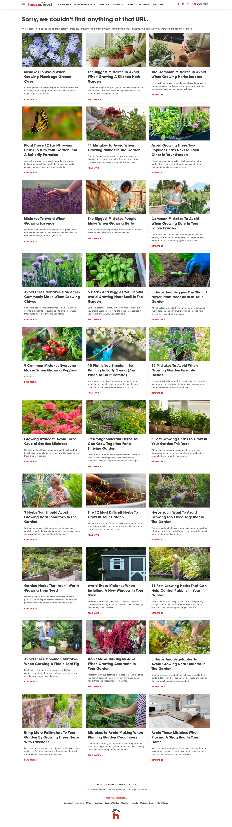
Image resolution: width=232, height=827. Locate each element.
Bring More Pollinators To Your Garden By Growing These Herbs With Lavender (51, 737)
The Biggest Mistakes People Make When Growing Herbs (112, 221)
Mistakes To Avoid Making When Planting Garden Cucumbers (115, 735)
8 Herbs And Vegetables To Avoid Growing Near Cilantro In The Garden (178, 664)
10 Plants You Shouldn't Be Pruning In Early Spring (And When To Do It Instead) (112, 370)
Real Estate (159, 4)
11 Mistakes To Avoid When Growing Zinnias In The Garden (114, 148)
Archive (111, 784)
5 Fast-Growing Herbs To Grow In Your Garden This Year (179, 442)
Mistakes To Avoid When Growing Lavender (44, 221)
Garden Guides (111, 802)
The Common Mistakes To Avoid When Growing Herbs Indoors (178, 75)
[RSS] (188, 5)
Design (130, 4)
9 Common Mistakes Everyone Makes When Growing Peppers (50, 368)
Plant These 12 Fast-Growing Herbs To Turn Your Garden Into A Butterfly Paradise (50, 150)
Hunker (125, 802)
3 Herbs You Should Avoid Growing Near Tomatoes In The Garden (50, 517)
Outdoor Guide (147, 802)
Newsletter (202, 4)
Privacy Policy (127, 784)
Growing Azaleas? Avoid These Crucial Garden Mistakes (50, 442)
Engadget (68, 802)
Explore (98, 802)
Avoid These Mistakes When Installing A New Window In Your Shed (115, 590)
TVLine (89, 802)
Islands (134, 802)
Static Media (99, 789)
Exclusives (64, 4)
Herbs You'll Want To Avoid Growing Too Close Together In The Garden (177, 517)
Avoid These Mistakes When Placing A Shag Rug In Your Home (175, 737)
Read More (30, 99)
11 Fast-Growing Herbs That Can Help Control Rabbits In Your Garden (179, 590)
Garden (104, 4)
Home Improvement (85, 4)
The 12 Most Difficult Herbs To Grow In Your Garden (113, 515)
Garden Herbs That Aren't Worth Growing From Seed (51, 588)
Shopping (143, 4)
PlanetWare (162, 802)
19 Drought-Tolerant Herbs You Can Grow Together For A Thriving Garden (113, 444)
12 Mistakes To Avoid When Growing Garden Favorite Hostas (174, 370)
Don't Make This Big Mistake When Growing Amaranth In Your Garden (112, 664)
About (100, 784)
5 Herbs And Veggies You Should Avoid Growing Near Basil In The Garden (115, 297)
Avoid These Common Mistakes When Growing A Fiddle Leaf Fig (51, 662)
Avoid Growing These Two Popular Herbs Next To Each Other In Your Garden (175, 150)
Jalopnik (79, 802)
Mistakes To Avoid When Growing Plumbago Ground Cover (47, 77)
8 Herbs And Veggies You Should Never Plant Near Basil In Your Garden (179, 297)
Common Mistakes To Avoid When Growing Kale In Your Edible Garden (175, 223)
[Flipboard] (183, 5)
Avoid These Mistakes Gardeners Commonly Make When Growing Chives (52, 297)
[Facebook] (178, 5)
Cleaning (118, 4)
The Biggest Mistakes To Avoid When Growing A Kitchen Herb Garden (114, 77)
